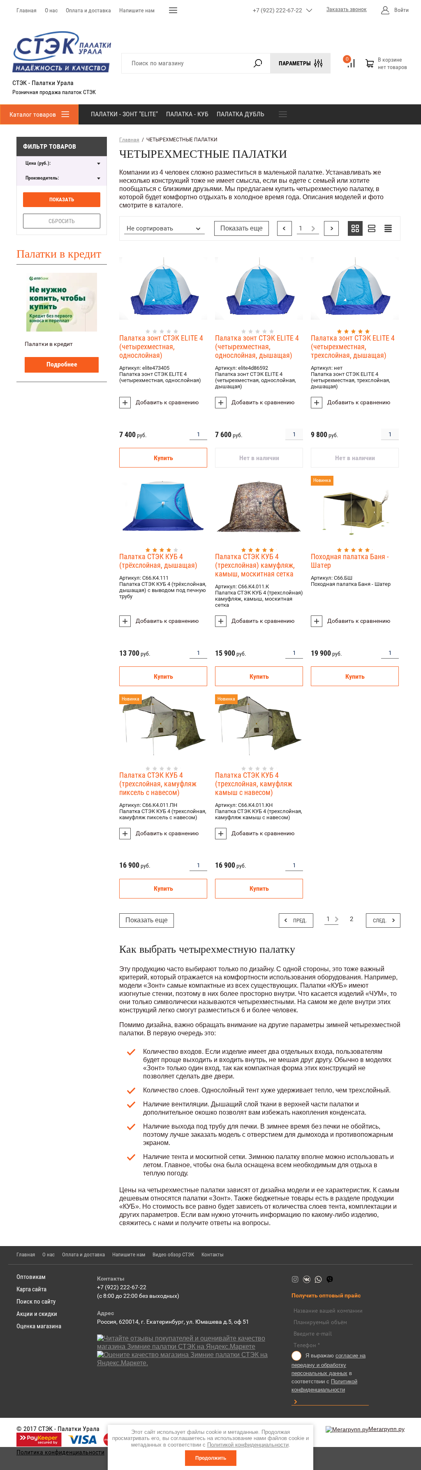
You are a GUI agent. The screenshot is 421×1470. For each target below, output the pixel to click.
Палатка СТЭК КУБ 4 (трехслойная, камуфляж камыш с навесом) (253, 784)
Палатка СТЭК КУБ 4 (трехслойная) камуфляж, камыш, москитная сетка (255, 565)
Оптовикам (31, 1277)
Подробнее (61, 364)
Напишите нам (137, 10)
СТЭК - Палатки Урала (43, 83)
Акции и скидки (36, 1314)
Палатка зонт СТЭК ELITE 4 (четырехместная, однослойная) (161, 346)
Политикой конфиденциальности (248, 1445)
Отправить (295, 1401)
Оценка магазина (38, 1326)
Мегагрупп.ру (386, 1429)
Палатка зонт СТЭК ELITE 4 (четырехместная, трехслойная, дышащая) (353, 346)
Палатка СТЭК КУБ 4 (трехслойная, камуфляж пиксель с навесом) (158, 784)
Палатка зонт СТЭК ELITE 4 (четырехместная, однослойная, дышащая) (257, 346)
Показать (61, 199)
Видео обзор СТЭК (173, 1254)
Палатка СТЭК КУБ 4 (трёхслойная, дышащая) (158, 560)
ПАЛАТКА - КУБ (187, 114)
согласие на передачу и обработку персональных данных (328, 1364)
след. (331, 228)
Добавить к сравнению (166, 402)
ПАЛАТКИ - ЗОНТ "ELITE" (124, 114)
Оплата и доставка (88, 10)
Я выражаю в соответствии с (328, 1372)
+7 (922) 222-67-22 (277, 10)
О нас (51, 10)
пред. (284, 228)
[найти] (258, 63)
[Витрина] (355, 228)
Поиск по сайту (36, 1301)
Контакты (212, 1254)
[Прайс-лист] (388, 228)
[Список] (371, 228)
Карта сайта (31, 1289)
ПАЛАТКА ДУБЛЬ (240, 114)
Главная (26, 10)
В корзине (392, 63)
